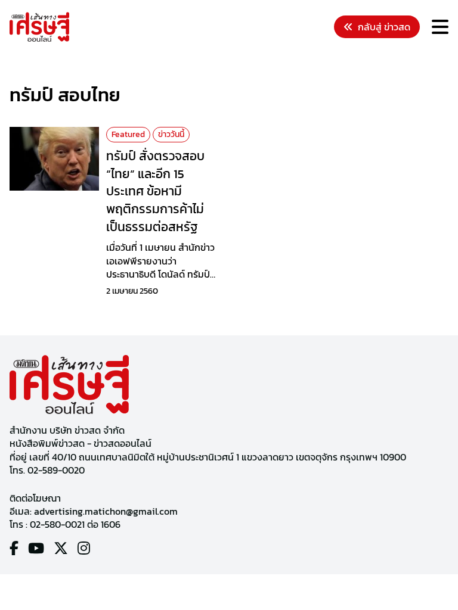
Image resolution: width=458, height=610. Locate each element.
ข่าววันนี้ (171, 134)
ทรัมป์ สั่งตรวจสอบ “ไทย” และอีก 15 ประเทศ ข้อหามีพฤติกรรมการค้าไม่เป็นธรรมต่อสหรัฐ (155, 191)
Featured (128, 134)
